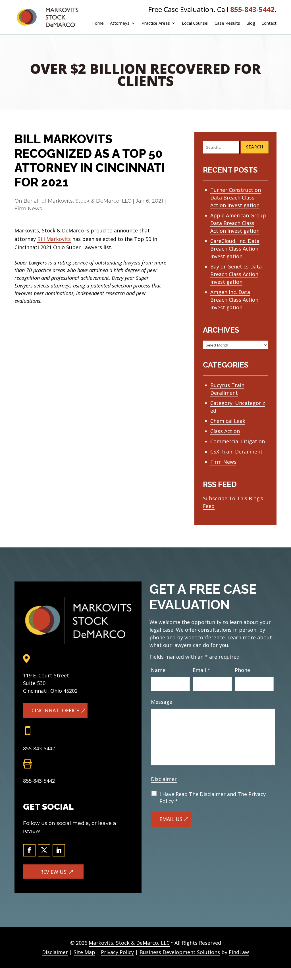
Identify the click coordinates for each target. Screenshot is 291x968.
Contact (269, 23)
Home (98, 23)
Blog (250, 23)
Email (201, 670)
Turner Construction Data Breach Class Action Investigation (235, 197)
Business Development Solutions (180, 952)
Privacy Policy (117, 952)
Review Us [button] (53, 871)
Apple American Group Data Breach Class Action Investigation (238, 223)
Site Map (84, 952)
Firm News (28, 208)
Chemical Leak (227, 420)
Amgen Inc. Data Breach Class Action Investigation (234, 300)
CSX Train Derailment (236, 451)
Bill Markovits (54, 239)
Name (158, 670)
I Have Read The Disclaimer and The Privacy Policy (212, 798)
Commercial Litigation (237, 441)
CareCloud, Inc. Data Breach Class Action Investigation (234, 249)
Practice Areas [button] (156, 23)
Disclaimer (164, 779)
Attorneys (120, 23)
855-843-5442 (252, 9)
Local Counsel (195, 23)
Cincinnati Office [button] (55, 710)
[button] (283, 933)
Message (161, 701)
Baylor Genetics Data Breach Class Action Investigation (236, 274)
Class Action (225, 431)
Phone (242, 670)
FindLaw (239, 952)
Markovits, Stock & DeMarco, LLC (89, 201)
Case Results (227, 23)
